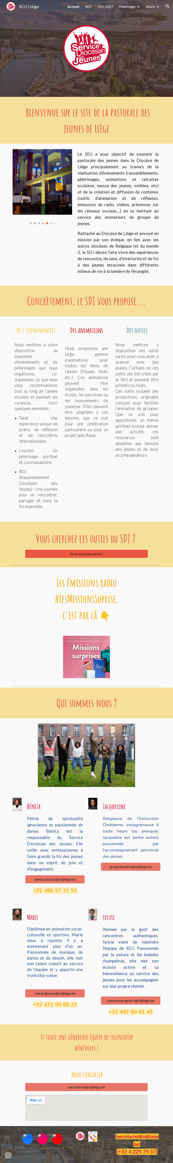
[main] (86, 120)
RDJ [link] (88, 6)
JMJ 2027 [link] (105, 6)
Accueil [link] (73, 6)
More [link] (150, 6)
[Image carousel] (42, 186)
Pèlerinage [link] (127, 6)
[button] (167, 6)
